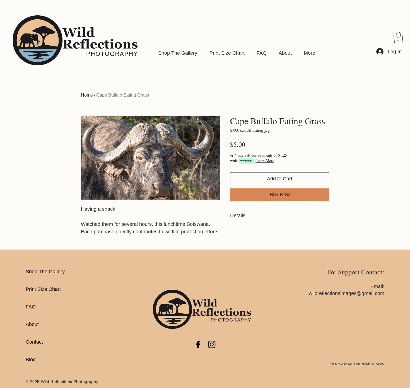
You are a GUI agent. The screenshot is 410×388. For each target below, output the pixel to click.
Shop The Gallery (45, 271)
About (32, 324)
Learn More (264, 160)
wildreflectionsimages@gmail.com (346, 293)
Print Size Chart (43, 289)
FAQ (31, 307)
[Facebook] (198, 344)
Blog (31, 359)
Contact (34, 342)
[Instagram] (212, 344)
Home (87, 95)
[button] (398, 37)
